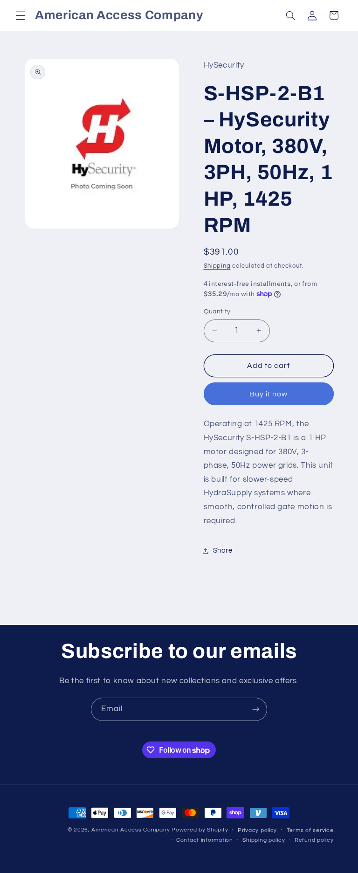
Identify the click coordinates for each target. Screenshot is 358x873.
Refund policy (314, 840)
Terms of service (310, 830)
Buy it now (268, 394)
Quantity (217, 311)
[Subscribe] (256, 709)
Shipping (217, 266)
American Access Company (130, 829)
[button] (20, 15)
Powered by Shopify (200, 829)
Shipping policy (263, 840)
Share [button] (223, 550)
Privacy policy (257, 830)
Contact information (204, 840)
